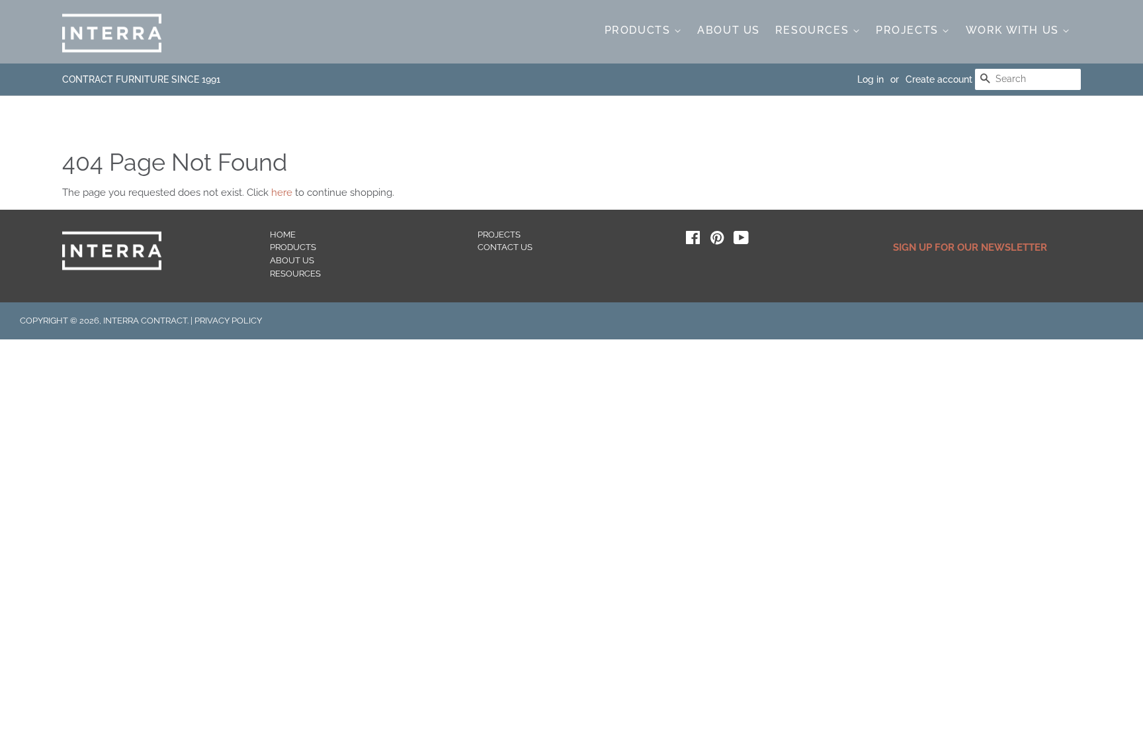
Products (639, 30)
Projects (909, 30)
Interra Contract (145, 321)
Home (283, 234)
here (281, 192)
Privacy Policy (228, 321)
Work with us (1014, 30)
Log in (870, 79)
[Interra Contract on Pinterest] (717, 240)
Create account (939, 79)
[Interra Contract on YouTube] (741, 240)
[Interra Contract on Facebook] (692, 240)
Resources (814, 30)
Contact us (505, 247)
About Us (728, 30)
